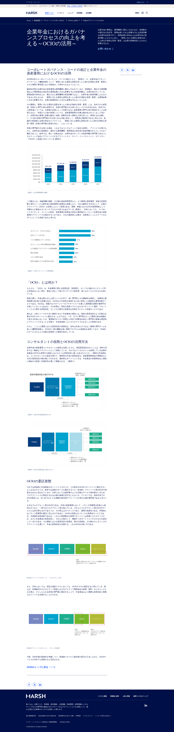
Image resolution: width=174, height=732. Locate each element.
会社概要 (89, 13)
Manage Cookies (65, 722)
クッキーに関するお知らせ (103, 716)
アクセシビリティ (88, 716)
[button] (147, 2)
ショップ (70, 13)
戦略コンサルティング (90, 6)
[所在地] (142, 13)
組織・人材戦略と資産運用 (74, 6)
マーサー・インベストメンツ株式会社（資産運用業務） (42, 722)
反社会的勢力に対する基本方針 (47, 716)
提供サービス (49, 13)
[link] (29, 685)
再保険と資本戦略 (61, 6)
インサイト (60, 13)
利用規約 (78, 716)
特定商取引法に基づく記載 (66, 716)
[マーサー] (34, 13)
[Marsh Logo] (35, 696)
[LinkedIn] (145, 705)
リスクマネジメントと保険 (46, 6)
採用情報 (79, 13)
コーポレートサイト (32, 6)
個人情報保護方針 (31, 716)
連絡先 (137, 13)
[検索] (147, 13)
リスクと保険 (102, 696)
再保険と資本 (114, 696)
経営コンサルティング (140, 696)
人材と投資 (126, 696)
